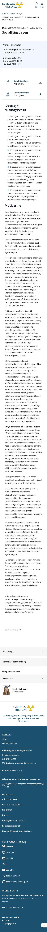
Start (4, 13)
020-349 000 (11, 759)
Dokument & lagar (15, 13)
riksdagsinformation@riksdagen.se (21, 763)
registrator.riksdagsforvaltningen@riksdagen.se (25, 785)
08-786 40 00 (11, 743)
